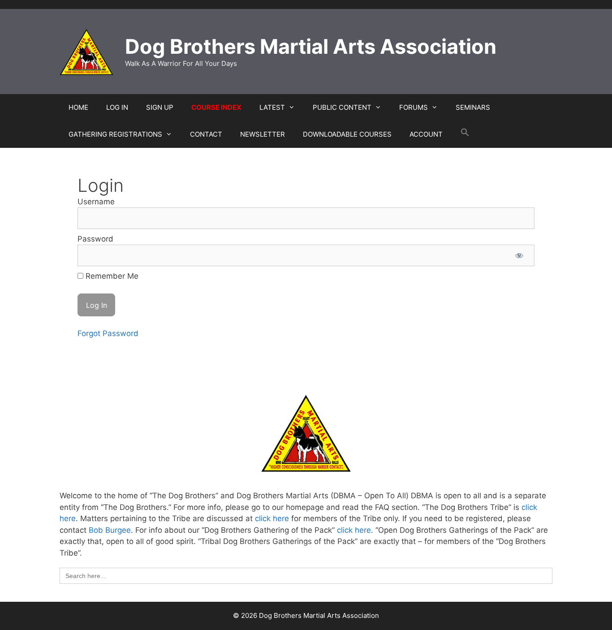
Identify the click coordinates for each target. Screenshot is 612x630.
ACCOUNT (426, 134)
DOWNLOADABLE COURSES (347, 134)
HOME (78, 107)
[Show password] (519, 255)
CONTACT (206, 134)
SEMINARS (473, 107)
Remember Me (110, 276)
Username (96, 201)
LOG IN (117, 107)
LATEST (272, 107)
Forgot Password (108, 333)
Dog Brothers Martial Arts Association (310, 46)
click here (272, 518)
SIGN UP (159, 107)
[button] (465, 134)
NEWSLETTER (262, 134)
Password (95, 238)
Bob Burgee (110, 530)
